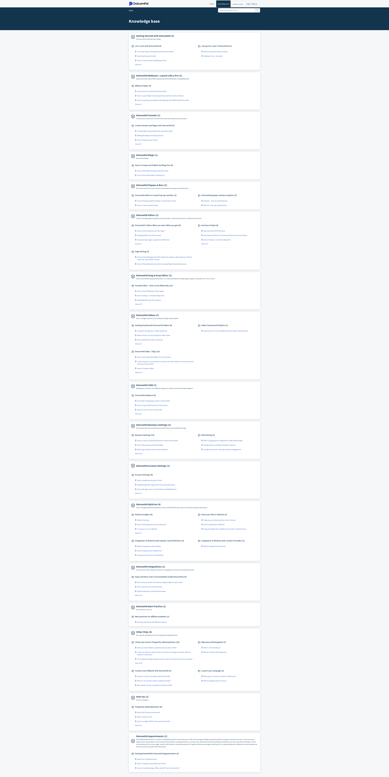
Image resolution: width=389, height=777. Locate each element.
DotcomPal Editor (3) (147, 215)
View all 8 (138, 344)
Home (212, 4)
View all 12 (138, 304)
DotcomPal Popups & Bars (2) (151, 185)
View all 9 (138, 244)
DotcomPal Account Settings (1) (153, 465)
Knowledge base (223, 4)
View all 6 (138, 65)
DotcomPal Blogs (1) (147, 155)
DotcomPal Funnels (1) (148, 115)
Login (248, 4)
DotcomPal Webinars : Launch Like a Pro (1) (159, 75)
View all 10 (138, 454)
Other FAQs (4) (144, 632)
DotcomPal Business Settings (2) (153, 424)
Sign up (254, 4)
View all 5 (138, 144)
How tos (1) (142, 696)
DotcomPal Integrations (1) (150, 566)
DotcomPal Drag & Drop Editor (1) (154, 275)
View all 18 (138, 663)
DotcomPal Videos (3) (147, 315)
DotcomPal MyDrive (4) (148, 504)
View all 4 (138, 104)
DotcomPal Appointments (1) (151, 736)
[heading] (162, 46)
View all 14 (138, 372)
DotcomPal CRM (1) (146, 385)
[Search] (257, 10)
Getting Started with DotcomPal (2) (155, 35)
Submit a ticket (238, 4)
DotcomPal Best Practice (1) (151, 606)
